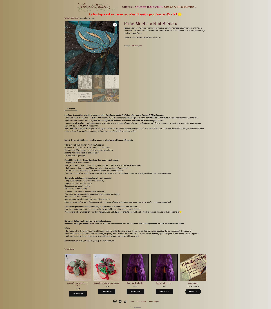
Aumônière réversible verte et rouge (107, 283)
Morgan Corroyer (137, 307)
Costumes (74, 18)
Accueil (67, 18)
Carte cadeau (193, 283)
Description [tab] (70, 108)
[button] (115, 25)
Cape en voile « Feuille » (135, 283)
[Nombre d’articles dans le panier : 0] (196, 7)
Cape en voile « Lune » (164, 283)
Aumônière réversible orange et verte (77, 284)
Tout (140, 46)
